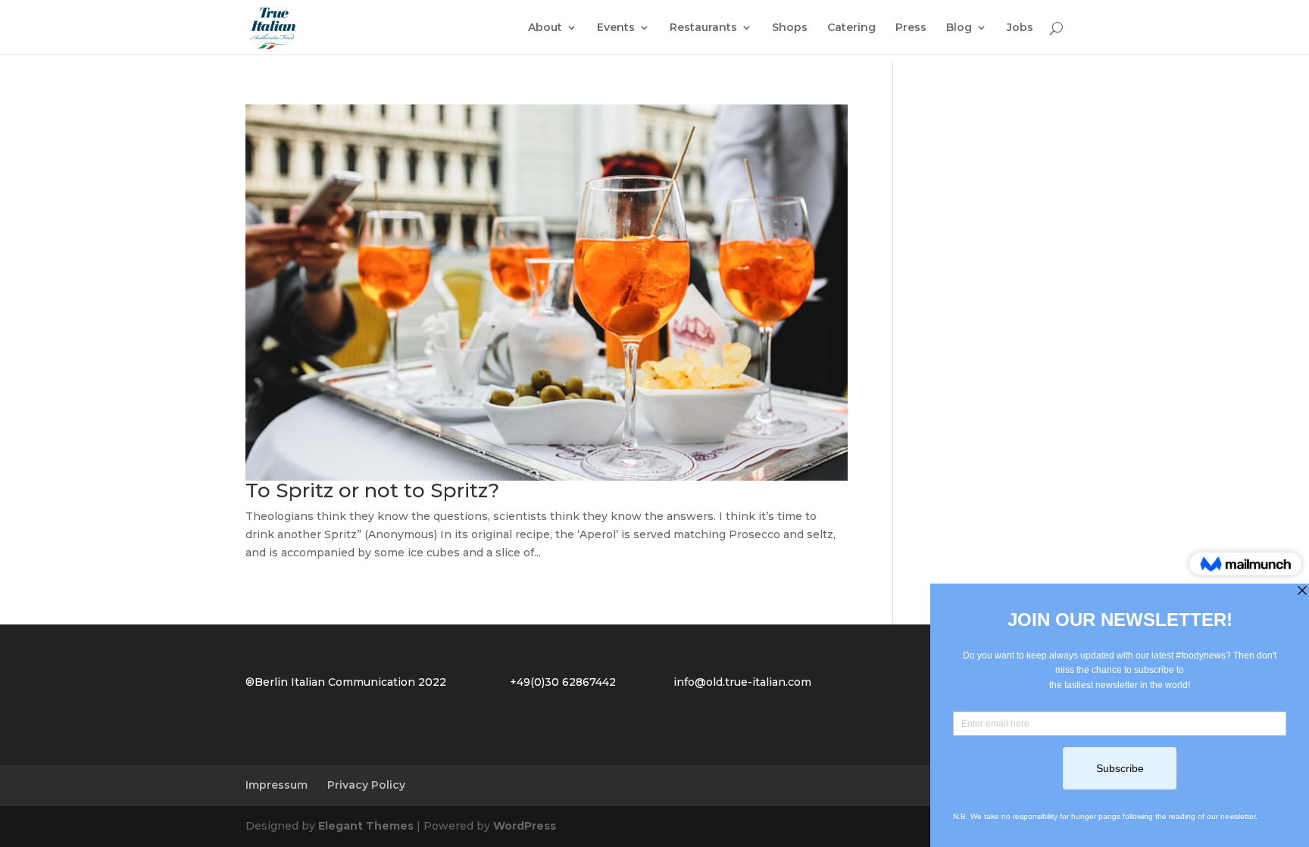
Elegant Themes (366, 826)
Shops (790, 28)
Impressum (276, 785)
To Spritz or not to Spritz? (372, 490)
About (545, 28)
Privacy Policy (366, 785)
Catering (851, 28)
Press (910, 28)
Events (616, 28)
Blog (959, 28)
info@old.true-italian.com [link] (742, 682)
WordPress (524, 826)
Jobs (1020, 28)
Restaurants (703, 28)
